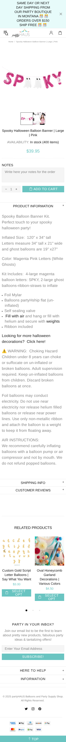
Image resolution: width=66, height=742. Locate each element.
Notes (7, 165)
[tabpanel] (16, 570)
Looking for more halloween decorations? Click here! (26, 339)
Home (10, 42)
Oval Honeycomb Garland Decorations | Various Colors (49, 577)
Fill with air (15, 316)
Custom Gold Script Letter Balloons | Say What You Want (16, 575)
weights (53, 321)
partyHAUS (21, 32)
